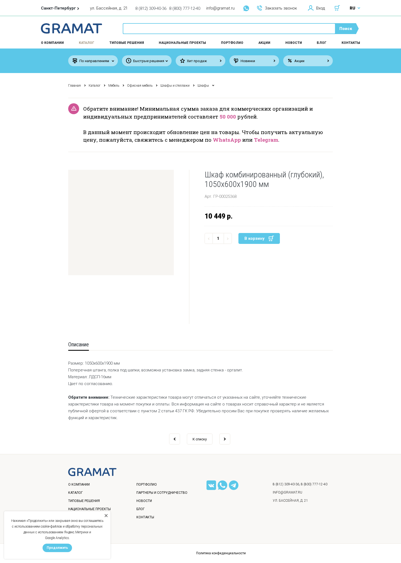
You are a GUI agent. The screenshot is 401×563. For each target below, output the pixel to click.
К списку (200, 439)
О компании (79, 484)
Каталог (86, 43)
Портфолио (232, 43)
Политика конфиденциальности (221, 553)
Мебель (113, 85)
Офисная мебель (139, 85)
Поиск (345, 28)
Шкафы (203, 85)
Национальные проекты (182, 43)
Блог (322, 43)
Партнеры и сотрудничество (161, 493)
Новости (293, 43)
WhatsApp (227, 139)
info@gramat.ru (220, 8)
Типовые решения (126, 43)
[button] (121, 222)
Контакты (351, 43)
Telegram (266, 139)
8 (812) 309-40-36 (150, 8)
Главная (74, 85)
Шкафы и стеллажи (175, 85)
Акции (264, 43)
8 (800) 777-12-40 (184, 8)
